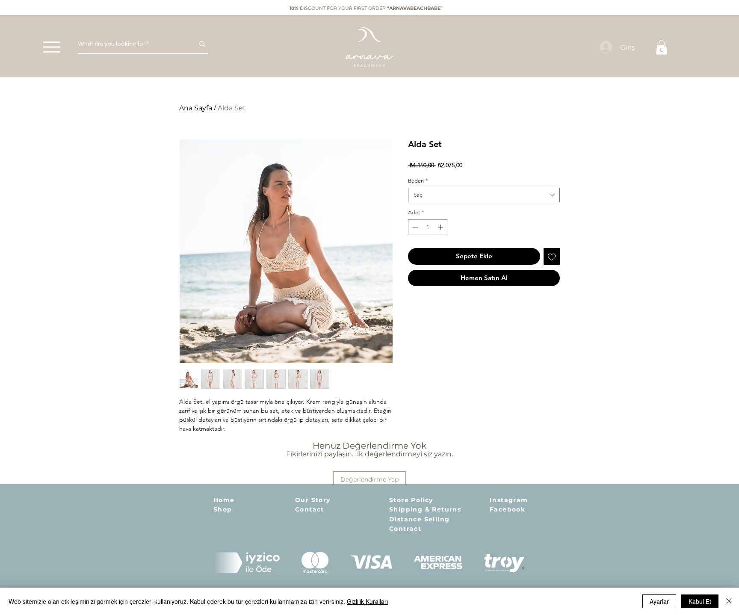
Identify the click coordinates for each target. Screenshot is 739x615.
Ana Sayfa (195, 108)
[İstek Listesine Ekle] (552, 256)
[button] (662, 47)
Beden (418, 180)
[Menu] (51, 47)
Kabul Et (700, 601)
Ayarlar (659, 601)
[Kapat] (729, 601)
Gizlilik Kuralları (367, 601)
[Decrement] (414, 227)
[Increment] (441, 227)
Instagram (509, 500)
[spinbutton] (428, 227)
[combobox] (484, 195)
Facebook (507, 509)
